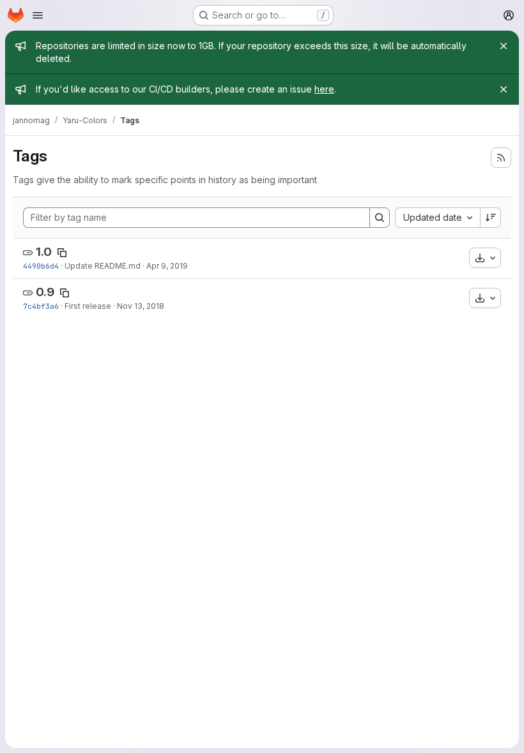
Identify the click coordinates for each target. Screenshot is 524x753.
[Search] (379, 217)
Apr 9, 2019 (167, 266)
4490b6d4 (41, 266)
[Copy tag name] (62, 252)
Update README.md (103, 266)
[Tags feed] (501, 157)
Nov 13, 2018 (140, 306)
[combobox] (437, 217)
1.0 (44, 251)
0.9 (45, 292)
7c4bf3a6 (41, 306)
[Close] (503, 46)
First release (88, 306)
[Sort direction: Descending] (491, 217)
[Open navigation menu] (37, 15)
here (324, 89)
